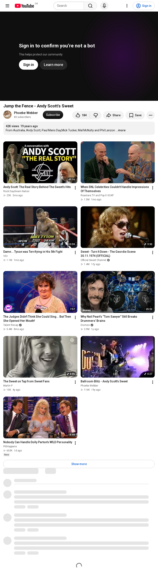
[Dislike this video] (95, 115)
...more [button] (120, 130)
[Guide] (7, 5)
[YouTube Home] (24, 6)
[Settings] (126, 5)
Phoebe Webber (26, 113)
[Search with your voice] (104, 6)
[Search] (90, 6)
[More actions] (150, 115)
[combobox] (70, 5)
